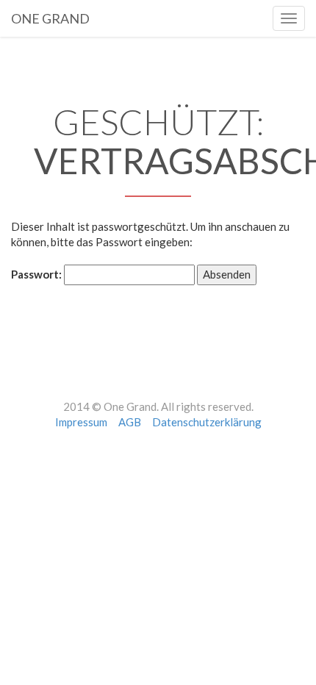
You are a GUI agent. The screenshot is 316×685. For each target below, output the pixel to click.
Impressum (81, 421)
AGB (129, 421)
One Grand (50, 16)
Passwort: (37, 274)
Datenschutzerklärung (207, 421)
